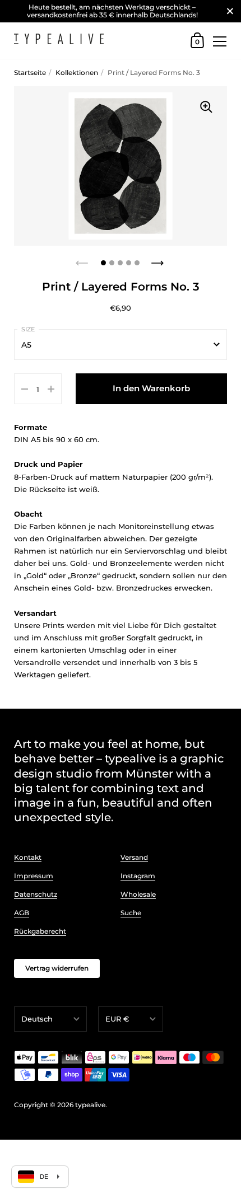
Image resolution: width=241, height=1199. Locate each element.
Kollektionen (76, 72)
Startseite (30, 72)
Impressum (33, 876)
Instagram (138, 876)
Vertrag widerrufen (57, 968)
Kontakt (27, 857)
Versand (134, 857)
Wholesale (138, 894)
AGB (21, 912)
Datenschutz (35, 894)
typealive (90, 1104)
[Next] (158, 259)
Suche (131, 912)
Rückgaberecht (40, 931)
